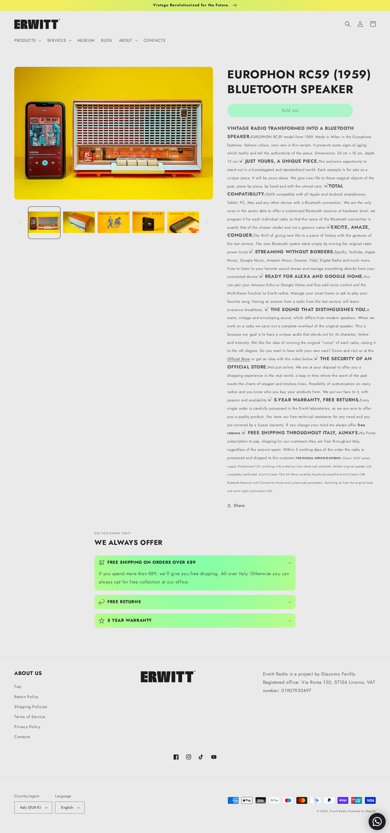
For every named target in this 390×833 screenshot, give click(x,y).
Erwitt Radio (338, 811)
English (67, 807)
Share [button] (239, 505)
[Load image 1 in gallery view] (44, 223)
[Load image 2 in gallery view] (79, 223)
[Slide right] (206, 222)
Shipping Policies (30, 707)
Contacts (22, 737)
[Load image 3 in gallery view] (114, 223)
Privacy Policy (27, 727)
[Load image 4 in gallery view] (148, 223)
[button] (27, 40)
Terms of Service (29, 717)
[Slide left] (20, 222)
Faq (17, 686)
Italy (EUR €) (30, 807)
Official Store (238, 359)
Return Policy (26, 697)
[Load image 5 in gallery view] (183, 223)
